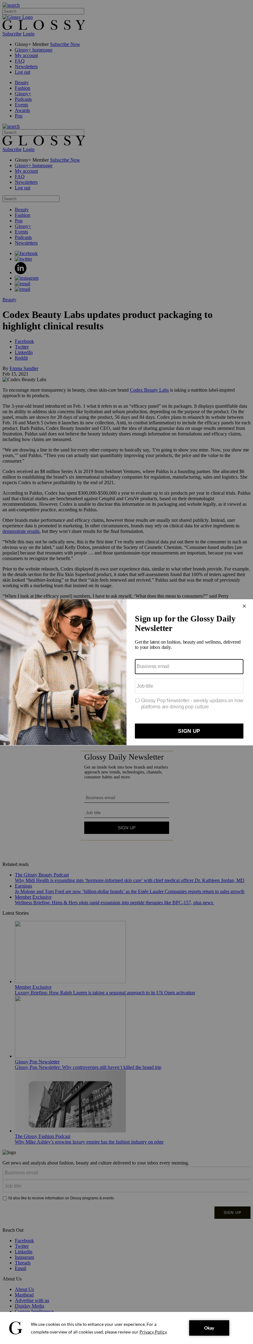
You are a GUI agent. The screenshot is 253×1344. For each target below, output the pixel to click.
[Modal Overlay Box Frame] (126, 672)
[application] (126, 1328)
